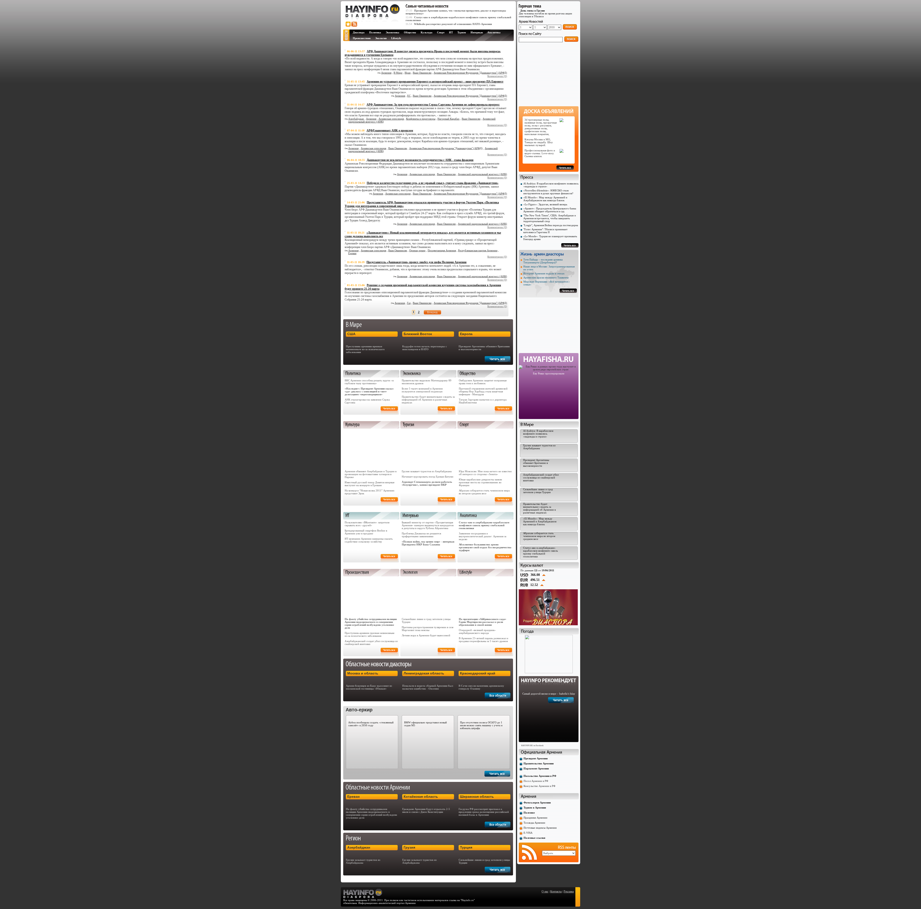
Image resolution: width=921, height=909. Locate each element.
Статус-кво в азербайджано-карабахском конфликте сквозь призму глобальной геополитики (484, 525)
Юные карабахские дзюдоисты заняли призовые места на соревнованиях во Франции (480, 482)
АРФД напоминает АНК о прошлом (389, 130)
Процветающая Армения (442, 250)
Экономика (392, 32)
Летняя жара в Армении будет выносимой (426, 635)
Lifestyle (396, 38)
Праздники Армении (535, 817)
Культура (426, 32)
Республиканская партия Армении (477, 250)
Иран (408, 72)
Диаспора (359, 32)
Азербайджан (356, 118)
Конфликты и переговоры (420, 118)
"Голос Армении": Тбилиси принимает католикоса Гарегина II (545, 231)
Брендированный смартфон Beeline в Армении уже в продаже (366, 532)
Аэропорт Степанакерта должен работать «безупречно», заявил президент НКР (427, 483)
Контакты (556, 891)
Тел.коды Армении (534, 822)
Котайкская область (421, 796)
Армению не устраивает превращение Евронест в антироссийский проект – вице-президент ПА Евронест (435, 81)
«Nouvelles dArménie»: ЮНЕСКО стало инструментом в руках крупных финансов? (548, 192)
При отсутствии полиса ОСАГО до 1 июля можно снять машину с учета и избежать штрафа (481, 725)
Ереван (352, 253)
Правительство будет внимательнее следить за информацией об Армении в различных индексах (428, 399)
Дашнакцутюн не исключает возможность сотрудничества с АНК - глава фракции (420, 160)
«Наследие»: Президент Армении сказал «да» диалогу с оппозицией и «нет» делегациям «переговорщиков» (369, 391)
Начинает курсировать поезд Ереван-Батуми (427, 476)
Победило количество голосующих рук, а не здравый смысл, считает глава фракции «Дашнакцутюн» (432, 183)
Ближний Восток (418, 334)
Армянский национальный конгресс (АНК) (482, 174)
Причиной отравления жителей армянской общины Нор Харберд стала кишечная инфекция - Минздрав (483, 391)
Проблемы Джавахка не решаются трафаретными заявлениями (421, 535)
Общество (410, 32)
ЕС (409, 95)
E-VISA (528, 832)
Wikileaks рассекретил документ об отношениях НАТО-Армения (453, 24)
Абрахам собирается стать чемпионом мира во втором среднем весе (484, 492)
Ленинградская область (424, 673)
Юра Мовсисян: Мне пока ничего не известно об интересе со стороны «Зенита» (485, 473)
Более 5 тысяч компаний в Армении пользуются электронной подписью (422, 390)
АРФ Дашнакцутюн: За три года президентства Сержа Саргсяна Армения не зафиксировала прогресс (433, 104)
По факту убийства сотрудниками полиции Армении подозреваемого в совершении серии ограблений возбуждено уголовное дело (371, 623)
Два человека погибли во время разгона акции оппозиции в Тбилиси (545, 13)
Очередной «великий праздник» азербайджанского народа (477, 631)
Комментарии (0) (497, 76)
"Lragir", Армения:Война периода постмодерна (550, 225)
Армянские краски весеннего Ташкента (545, 277)
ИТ (451, 32)
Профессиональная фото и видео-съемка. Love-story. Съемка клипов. (540, 153)
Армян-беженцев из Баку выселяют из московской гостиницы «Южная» (369, 687)
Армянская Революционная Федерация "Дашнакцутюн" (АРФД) (470, 72)
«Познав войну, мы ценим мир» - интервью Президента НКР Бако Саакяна (428, 543)
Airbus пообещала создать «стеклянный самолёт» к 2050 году (371, 724)
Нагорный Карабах (448, 118)
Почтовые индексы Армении (540, 827)
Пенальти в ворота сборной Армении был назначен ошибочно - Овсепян (427, 687)
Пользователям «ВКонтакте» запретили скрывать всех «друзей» (367, 524)
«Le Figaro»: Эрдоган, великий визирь (545, 204)
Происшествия (362, 38)
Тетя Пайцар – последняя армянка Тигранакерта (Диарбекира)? (543, 261)
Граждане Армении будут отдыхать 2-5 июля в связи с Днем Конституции (426, 810)
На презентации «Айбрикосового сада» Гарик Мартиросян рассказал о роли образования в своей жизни (482, 622)
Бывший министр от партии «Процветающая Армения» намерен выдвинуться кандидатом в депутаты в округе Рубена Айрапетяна (428, 525)
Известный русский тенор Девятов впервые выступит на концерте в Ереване (370, 484)
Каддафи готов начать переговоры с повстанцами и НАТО (424, 348)
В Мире (398, 72)
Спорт (440, 32)
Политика (375, 32)
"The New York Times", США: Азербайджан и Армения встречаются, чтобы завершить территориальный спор (549, 218)
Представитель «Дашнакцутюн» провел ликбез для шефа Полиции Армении (416, 262)
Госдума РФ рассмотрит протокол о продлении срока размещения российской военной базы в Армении (484, 812)
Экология (381, 38)
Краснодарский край (477, 673)
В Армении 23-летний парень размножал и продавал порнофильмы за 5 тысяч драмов (483, 640)
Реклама (569, 891)
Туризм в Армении (535, 807)
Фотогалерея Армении (537, 802)
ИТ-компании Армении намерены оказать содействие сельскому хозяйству (369, 540)
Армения (386, 72)
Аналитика (494, 32)
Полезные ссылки (534, 837)
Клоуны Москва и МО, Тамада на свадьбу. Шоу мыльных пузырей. (539, 142)
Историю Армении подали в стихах (544, 273)
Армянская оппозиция (391, 118)
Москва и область (362, 673)
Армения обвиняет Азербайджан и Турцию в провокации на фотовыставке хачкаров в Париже (370, 474)
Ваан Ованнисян (422, 72)
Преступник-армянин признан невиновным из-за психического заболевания (365, 349)
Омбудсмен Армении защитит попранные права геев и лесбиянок (483, 382)
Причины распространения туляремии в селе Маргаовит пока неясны (428, 629)
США (351, 334)
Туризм (461, 32)
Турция (466, 847)
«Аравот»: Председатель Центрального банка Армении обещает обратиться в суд (549, 210)
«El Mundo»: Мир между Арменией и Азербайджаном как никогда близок (545, 199)
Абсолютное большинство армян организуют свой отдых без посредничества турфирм (485, 547)
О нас (545, 891)
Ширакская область (477, 796)
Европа (466, 334)
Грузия (409, 847)
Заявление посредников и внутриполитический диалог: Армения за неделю (482, 536)
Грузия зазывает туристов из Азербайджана (427, 471)
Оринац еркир (417, 250)
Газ (409, 302)
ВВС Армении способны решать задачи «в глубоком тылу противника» (369, 382)
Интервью (477, 32)
